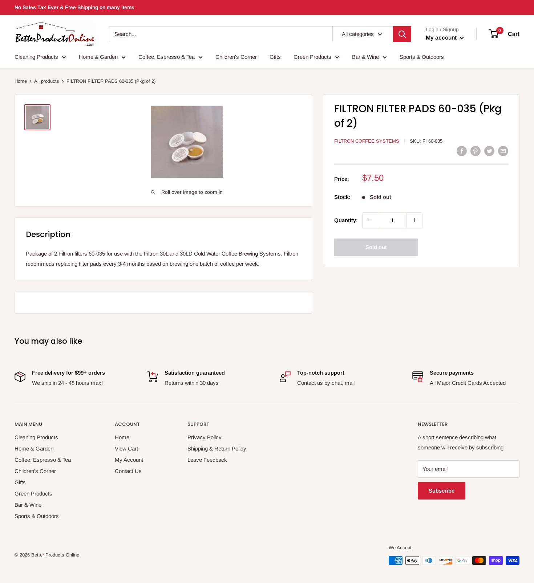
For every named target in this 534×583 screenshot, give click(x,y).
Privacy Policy (204, 437)
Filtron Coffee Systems (366, 141)
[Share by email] (503, 151)
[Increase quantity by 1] (414, 220)
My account (442, 37)
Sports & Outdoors (422, 57)
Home (21, 81)
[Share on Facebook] (462, 151)
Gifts (275, 57)
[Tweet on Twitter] (489, 151)
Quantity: (346, 220)
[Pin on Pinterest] (475, 151)
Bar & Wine (365, 57)
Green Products (312, 57)
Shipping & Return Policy (216, 448)
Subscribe (441, 491)
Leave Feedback (207, 460)
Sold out (376, 247)
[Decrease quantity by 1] (370, 220)
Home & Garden (98, 57)
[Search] (402, 34)
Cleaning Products (36, 57)
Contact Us (128, 471)
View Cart (126, 448)
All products (46, 81)
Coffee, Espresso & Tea (166, 57)
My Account (129, 460)
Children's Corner (236, 57)
